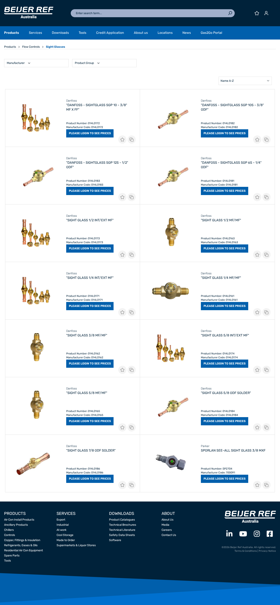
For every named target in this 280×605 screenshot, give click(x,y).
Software (115, 540)
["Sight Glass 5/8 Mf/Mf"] (36, 405)
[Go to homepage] (28, 12)
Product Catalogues (122, 519)
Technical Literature (122, 530)
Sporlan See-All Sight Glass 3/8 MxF (233, 450)
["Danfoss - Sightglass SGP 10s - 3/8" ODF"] (170, 118)
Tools (7, 560)
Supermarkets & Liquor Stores (76, 545)
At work (61, 530)
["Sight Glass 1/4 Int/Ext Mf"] (36, 290)
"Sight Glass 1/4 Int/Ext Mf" (90, 278)
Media (165, 525)
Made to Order (66, 540)
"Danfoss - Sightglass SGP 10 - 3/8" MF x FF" (96, 107)
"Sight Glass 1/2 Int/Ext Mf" (90, 220)
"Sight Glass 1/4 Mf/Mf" (221, 278)
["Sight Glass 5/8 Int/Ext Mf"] (170, 348)
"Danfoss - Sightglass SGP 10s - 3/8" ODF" (232, 107)
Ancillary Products (16, 525)
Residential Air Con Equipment (23, 550)
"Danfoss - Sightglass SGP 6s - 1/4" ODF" (231, 165)
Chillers (9, 530)
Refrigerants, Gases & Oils (21, 545)
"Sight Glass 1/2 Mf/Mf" (221, 220)
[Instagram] (257, 534)
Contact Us (169, 535)
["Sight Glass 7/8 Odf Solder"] (36, 463)
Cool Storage (65, 535)
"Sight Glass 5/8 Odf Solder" (226, 393)
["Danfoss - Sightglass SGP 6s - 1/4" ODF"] (170, 175)
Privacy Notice (267, 550)
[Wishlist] (257, 13)
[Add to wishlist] (122, 139)
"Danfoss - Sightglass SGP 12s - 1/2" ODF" (97, 165)
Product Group (84, 63)
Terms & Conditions (245, 550)
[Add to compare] (131, 139)
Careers (167, 530)
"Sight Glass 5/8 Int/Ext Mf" (225, 335)
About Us (167, 519)
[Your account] (266, 13)
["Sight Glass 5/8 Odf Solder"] (170, 405)
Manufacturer (16, 63)
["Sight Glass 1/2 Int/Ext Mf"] (36, 233)
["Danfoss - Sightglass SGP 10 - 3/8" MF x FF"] (36, 118)
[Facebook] (270, 534)
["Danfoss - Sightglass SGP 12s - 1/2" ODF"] (36, 175)
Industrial (63, 525)
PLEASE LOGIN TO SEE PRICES (90, 133)
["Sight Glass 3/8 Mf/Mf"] (36, 348)
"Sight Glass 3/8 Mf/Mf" (86, 335)
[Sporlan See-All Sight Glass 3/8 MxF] (170, 463)
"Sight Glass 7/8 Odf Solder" (91, 450)
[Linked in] (229, 534)
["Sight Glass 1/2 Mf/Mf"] (170, 233)
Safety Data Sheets (122, 535)
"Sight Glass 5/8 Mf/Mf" (86, 393)
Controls (9, 535)
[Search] (230, 13)
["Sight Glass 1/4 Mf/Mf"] (170, 290)
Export (61, 519)
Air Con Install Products (19, 519)
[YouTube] (243, 534)
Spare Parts (11, 555)
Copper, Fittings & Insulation (22, 540)
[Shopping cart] (273, 11)
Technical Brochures (122, 525)
